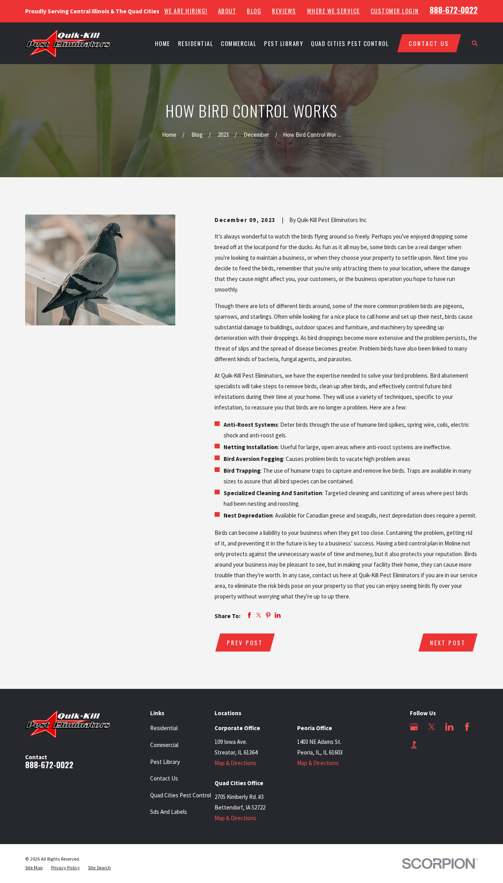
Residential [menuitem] (195, 43)
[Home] (67, 43)
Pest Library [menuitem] (283, 43)
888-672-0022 (454, 10)
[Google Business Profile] (414, 727)
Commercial (164, 745)
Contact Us (164, 778)
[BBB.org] (414, 744)
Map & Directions (235, 763)
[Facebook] (467, 727)
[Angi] (432, 744)
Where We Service (333, 11)
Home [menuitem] (162, 43)
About (227, 11)
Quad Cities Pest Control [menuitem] (350, 43)
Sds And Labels (168, 811)
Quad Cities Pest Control (180, 795)
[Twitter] (432, 727)
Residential (164, 728)
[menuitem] (34, 867)
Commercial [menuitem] (238, 43)
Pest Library (165, 762)
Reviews (284, 11)
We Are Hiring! (185, 11)
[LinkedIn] (449, 727)
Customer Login (395, 11)
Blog (254, 11)
